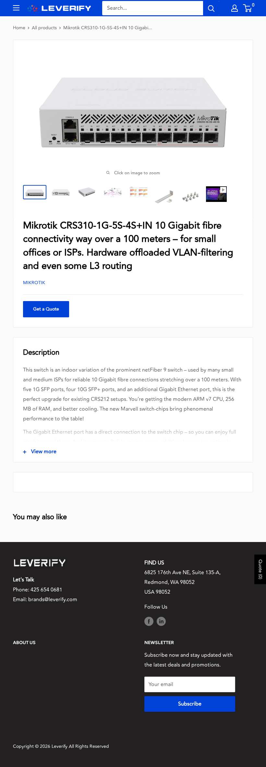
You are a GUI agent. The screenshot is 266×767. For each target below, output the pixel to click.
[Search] (211, 8)
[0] (248, 8)
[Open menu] (16, 7)
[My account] (234, 8)
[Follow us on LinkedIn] (161, 621)
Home (19, 27)
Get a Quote (46, 309)
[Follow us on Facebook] (148, 621)
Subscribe (189, 704)
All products (44, 27)
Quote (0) (260, 569)
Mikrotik (34, 282)
